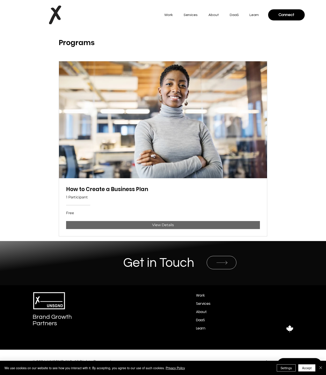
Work (200, 295)
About (201, 311)
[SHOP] (221, 262)
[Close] (320, 367)
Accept (307, 368)
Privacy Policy (175, 368)
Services (203, 303)
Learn (200, 328)
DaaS (200, 320)
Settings (286, 368)
